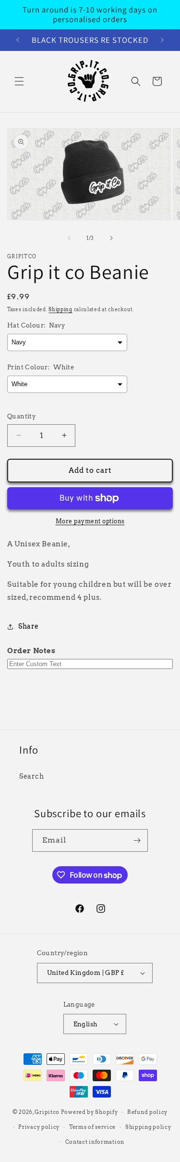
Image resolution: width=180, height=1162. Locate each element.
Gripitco (47, 1112)
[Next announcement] (162, 40)
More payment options (90, 521)
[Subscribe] (136, 840)
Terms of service (92, 1127)
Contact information (94, 1141)
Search (31, 776)
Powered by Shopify (89, 1112)
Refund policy (147, 1112)
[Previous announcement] (17, 40)
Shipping (60, 309)
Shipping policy (148, 1127)
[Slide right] (111, 238)
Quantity (21, 416)
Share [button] (28, 626)
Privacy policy (39, 1127)
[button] (19, 81)
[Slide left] (69, 238)
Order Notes (31, 650)
